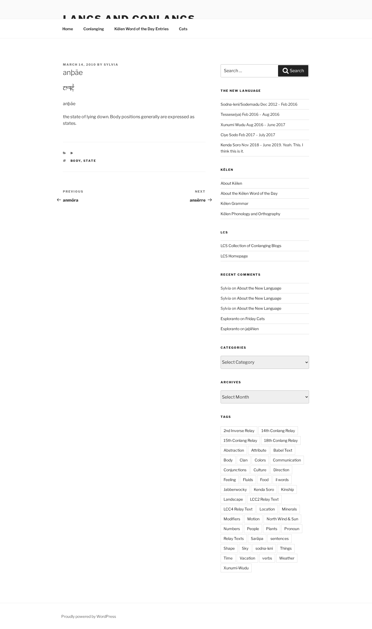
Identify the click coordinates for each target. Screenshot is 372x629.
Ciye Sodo (229, 134)
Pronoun (291, 528)
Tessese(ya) (231, 114)
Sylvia (111, 64)
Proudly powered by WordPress (88, 616)
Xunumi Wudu (233, 124)
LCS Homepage (234, 256)
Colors (260, 460)
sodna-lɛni (264, 548)
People (253, 528)
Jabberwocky (235, 489)
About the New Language (259, 288)
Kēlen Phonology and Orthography (250, 213)
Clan (244, 460)
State (89, 161)
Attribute (258, 450)
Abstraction (234, 450)
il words (282, 479)
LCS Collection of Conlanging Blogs (251, 245)
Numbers (232, 528)
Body (76, 161)
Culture (260, 469)
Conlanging (93, 28)
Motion (253, 518)
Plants (271, 528)
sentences (279, 538)
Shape (229, 548)
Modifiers (232, 518)
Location (267, 509)
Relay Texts (234, 538)
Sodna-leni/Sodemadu (240, 104)
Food (264, 479)
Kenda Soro (231, 144)
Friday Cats (255, 318)
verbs (267, 558)
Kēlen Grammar (234, 203)
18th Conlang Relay (281, 440)
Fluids (248, 479)
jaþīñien (252, 328)
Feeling (230, 479)
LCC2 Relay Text (264, 499)
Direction (281, 469)
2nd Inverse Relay (239, 430)
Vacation (247, 558)
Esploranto (230, 318)
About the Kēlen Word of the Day (249, 193)
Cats (183, 28)
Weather (286, 558)
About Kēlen (231, 183)
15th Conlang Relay (240, 440)
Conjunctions (235, 469)
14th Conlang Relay (278, 430)
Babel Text (282, 450)
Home (67, 28)
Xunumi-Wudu (236, 568)
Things (286, 548)
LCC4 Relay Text (238, 509)
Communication (287, 460)
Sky (245, 548)
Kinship (287, 489)
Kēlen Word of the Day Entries (141, 28)
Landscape (233, 499)
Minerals (289, 509)
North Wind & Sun (282, 518)
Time (228, 558)
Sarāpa (257, 538)
